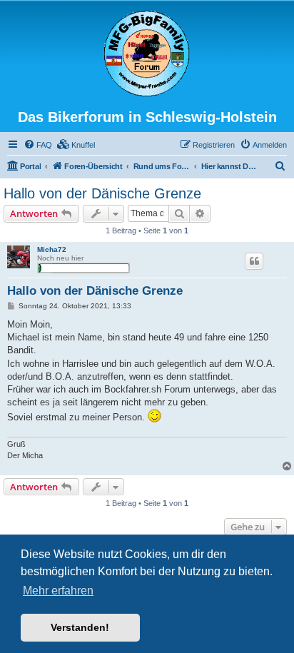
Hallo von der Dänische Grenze (102, 193)
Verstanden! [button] (80, 627)
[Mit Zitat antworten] (254, 261)
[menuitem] (38, 144)
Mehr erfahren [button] (58, 590)
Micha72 (51, 249)
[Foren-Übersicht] (147, 54)
